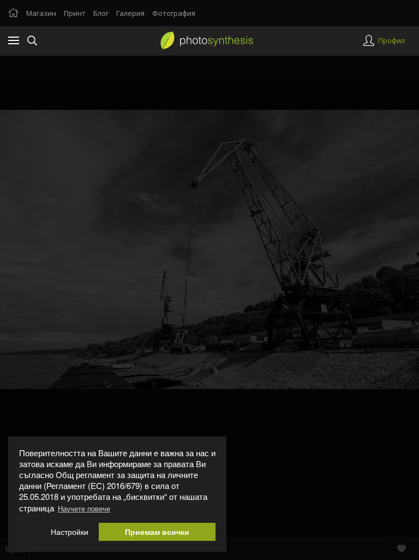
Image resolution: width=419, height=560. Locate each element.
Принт (75, 13)
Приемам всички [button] (157, 532)
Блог (101, 13)
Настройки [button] (69, 532)
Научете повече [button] (84, 508)
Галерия (130, 13)
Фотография (173, 13)
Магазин (41, 13)
